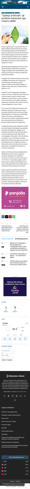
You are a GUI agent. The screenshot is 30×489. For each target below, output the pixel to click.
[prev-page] (2, 268)
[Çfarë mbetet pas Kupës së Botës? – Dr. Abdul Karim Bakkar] (5, 255)
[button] (2, 7)
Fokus (7, 10)
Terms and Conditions (11, 486)
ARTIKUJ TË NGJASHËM (7, 239)
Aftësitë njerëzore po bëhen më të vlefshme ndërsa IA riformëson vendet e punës (19, 262)
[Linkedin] (16, 396)
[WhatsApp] (13, 216)
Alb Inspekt (4, 434)
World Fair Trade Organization (9, 412)
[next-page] (5, 268)
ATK (3, 246)
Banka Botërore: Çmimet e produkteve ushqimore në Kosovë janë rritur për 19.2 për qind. (22, 229)
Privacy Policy (20, 486)
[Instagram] (12, 395)
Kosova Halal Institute (7, 431)
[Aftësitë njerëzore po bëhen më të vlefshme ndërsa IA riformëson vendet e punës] (5, 263)
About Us (12, 481)
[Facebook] (3, 216)
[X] (6, 216)
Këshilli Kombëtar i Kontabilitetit (10, 442)
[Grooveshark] (8, 396)
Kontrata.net (5, 418)
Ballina (3, 10)
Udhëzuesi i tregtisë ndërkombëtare (11, 415)
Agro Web (4, 428)
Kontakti (18, 481)
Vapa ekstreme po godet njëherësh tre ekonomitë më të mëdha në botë (7, 228)
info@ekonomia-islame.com (18, 391)
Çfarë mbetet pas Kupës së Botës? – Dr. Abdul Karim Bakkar (18, 255)
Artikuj (3, 257)
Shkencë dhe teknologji (9, 12)
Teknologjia (17, 12)
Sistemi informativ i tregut (9, 421)
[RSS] (20, 396)
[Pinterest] (10, 216)
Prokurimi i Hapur (6, 424)
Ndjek (6, 306)
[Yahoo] (15, 400)
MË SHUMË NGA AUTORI (21, 239)
